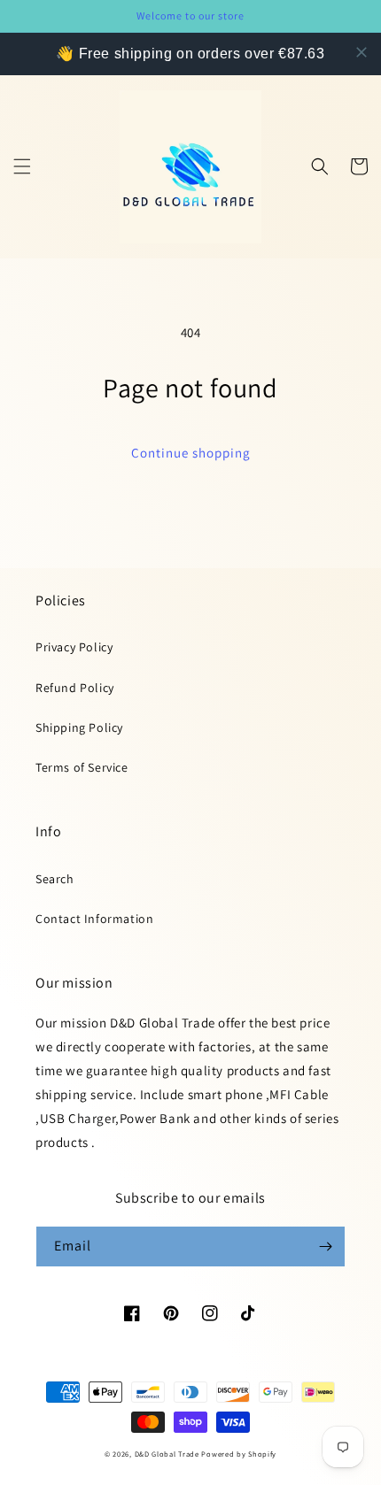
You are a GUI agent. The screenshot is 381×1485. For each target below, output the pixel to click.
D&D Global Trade (168, 1453)
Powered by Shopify (238, 1453)
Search (54, 879)
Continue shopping (191, 452)
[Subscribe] (325, 1246)
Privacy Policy (74, 647)
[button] (22, 166)
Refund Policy (74, 688)
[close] (361, 52)
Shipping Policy (79, 727)
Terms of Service (81, 767)
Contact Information (94, 919)
